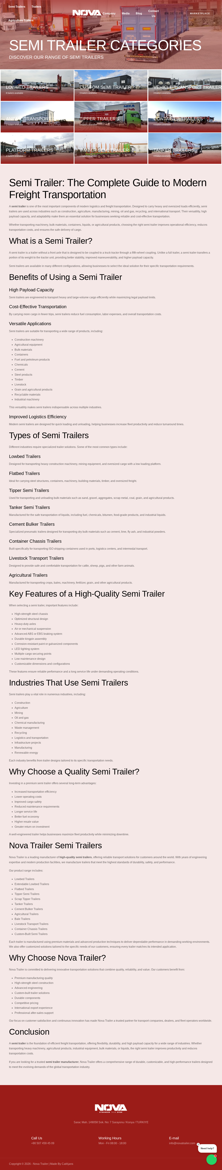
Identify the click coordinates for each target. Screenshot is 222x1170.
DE (172, 13)
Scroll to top (8, 586)
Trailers (36, 6)
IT (176, 13)
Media (126, 13)
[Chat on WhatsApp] (211, 1159)
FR (181, 13)
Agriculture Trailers (20, 20)
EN (167, 13)
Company (109, 13)
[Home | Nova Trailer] (87, 13)
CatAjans (67, 1163)
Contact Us (153, 14)
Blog (139, 13)
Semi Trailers (16, 6)
